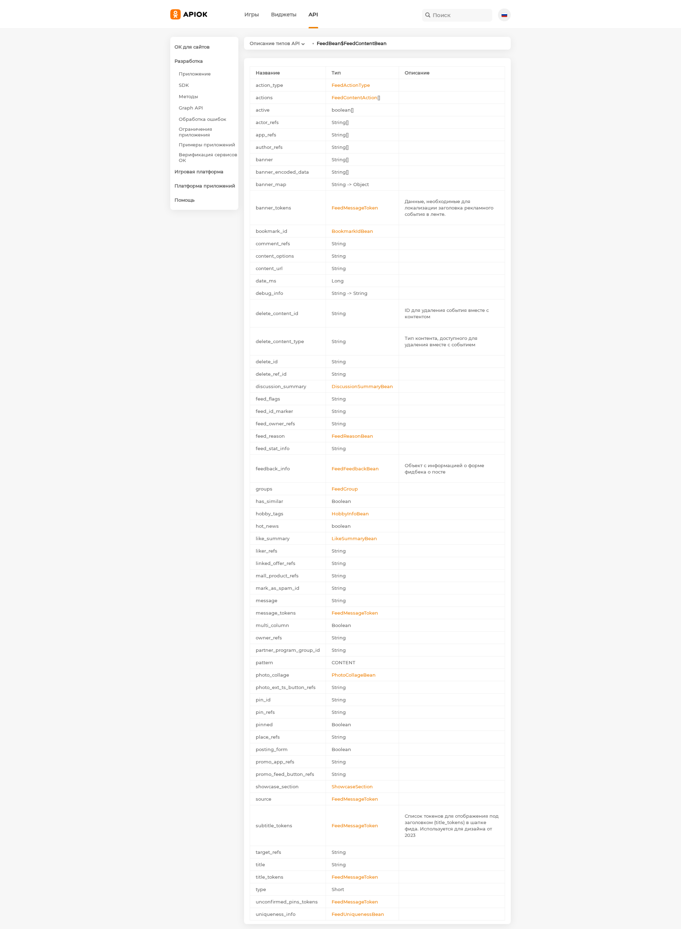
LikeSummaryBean (354, 538)
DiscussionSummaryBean (362, 386)
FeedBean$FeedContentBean (352, 43)
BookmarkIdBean (352, 231)
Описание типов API (275, 43)
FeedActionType (351, 85)
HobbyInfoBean (350, 513)
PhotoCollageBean (354, 675)
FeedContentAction (354, 97)
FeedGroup (345, 489)
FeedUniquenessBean (358, 914)
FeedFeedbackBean (355, 468)
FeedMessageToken (355, 208)
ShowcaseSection (352, 786)
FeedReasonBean (352, 436)
